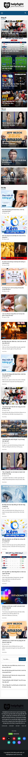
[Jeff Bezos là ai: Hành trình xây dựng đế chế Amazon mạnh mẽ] (14, 629)
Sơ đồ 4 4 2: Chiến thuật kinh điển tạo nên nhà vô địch (14, 67)
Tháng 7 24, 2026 (6, 70)
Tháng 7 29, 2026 (6, 145)
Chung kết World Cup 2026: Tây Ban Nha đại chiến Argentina (13, 85)
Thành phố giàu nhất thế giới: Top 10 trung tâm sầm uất (14, 681)
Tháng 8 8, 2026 (6, 127)
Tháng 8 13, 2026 (6, 35)
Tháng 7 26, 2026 (6, 265)
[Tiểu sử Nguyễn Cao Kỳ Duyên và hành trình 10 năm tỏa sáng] (14, 461)
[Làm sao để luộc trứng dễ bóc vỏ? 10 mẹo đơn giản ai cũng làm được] (14, 303)
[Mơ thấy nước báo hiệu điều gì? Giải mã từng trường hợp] (14, 494)
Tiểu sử (4, 121)
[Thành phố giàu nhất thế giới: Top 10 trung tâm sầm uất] (14, 428)
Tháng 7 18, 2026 (6, 291)
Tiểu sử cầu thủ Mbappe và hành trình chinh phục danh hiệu (12, 180)
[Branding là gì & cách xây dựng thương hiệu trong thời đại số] (14, 277)
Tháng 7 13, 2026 (6, 182)
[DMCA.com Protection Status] (14, 734)
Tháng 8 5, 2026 (6, 239)
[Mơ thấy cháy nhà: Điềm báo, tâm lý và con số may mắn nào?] (14, 330)
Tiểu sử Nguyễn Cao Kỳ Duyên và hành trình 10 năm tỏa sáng (13, 124)
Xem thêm (4, 351)
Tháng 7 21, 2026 (6, 164)
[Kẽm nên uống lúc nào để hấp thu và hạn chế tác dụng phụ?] (14, 225)
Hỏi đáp (4, 205)
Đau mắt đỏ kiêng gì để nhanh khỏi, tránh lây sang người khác (14, 671)
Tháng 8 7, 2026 (6, 508)
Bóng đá (4, 29)
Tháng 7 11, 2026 (6, 317)
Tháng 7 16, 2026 (6, 88)
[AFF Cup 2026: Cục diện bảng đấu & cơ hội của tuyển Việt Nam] (14, 561)
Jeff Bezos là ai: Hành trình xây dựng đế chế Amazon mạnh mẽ (13, 143)
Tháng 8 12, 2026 (6, 443)
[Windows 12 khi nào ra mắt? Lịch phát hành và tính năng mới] (14, 595)
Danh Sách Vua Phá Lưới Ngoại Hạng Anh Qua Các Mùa (13, 102)
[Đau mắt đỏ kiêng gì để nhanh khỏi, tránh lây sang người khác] (14, 199)
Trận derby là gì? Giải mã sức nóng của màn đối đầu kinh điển (13, 33)
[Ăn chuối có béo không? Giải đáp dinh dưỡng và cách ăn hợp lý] (14, 251)
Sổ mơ (4, 337)
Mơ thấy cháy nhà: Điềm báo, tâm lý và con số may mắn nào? (13, 666)
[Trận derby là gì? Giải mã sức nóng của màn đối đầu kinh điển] (14, 396)
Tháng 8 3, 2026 (6, 53)
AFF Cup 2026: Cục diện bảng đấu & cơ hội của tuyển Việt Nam (13, 50)
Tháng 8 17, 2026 (6, 213)
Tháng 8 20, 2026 (6, 345)
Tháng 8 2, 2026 (6, 609)
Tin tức (4, 435)
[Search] (25, 13)
